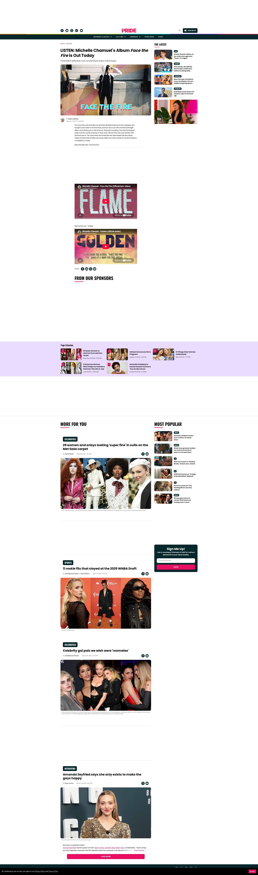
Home (62, 44)
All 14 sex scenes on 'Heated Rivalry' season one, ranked (184, 463)
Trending (134, 37)
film (176, 51)
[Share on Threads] (90, 269)
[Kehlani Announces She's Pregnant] (117, 354)
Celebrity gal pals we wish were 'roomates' (96, 650)
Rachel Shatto (69, 454)
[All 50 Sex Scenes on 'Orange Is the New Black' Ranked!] (163, 473)
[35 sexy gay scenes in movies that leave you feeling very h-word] (163, 498)
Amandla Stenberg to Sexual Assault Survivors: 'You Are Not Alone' (140, 366)
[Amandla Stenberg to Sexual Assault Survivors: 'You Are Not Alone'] (117, 368)
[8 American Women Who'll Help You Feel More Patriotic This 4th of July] (71, 368)
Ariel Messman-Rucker (72, 573)
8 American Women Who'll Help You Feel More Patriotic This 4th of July (94, 366)
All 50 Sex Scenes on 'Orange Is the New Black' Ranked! (185, 475)
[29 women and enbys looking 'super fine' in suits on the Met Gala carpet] (105, 483)
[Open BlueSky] (67, 30)
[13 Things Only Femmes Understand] (163, 354)
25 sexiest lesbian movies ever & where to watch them (183, 438)
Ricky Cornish (69, 783)
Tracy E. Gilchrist (73, 119)
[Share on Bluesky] (94, 269)
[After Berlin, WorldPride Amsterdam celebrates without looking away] (163, 67)
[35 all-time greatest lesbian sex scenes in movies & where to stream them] (163, 448)
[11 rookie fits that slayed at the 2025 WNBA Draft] (105, 603)
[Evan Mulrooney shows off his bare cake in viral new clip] (163, 92)
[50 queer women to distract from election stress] (71, 354)
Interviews (69, 768)
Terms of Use (53, 871)
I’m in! (176, 567)
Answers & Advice (101, 37)
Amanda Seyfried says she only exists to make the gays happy (102, 776)
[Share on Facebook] (82, 269)
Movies (176, 433)
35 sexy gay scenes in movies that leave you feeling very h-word (182, 500)
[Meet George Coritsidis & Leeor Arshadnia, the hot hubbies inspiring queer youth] (163, 79)
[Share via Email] (86, 269)
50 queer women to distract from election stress (92, 353)
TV (175, 459)
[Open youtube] (81, 30)
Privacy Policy (40, 871)
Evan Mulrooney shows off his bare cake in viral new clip (184, 94)
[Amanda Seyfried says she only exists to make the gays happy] (105, 812)
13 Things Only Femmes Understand (185, 353)
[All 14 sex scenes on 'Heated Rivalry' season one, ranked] (163, 461)
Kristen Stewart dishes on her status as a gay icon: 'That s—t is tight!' (184, 56)
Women (69, 44)
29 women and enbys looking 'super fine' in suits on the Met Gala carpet (105, 447)
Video (160, 37)
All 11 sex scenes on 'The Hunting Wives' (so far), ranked (183, 488)
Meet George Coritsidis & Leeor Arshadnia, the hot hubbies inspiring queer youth (183, 82)
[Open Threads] (71, 30)
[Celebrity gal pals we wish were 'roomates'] (105, 685)
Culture (119, 37)
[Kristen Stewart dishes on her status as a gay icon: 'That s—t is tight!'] (163, 54)
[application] (176, 112)
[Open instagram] (76, 30)
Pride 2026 (149, 37)
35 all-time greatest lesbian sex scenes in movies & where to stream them (184, 450)
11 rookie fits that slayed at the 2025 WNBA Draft (100, 568)
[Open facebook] (62, 30)
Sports (68, 562)
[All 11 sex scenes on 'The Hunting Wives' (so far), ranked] (163, 486)
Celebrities (178, 76)
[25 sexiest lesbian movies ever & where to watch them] (163, 436)
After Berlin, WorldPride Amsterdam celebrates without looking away (183, 69)
